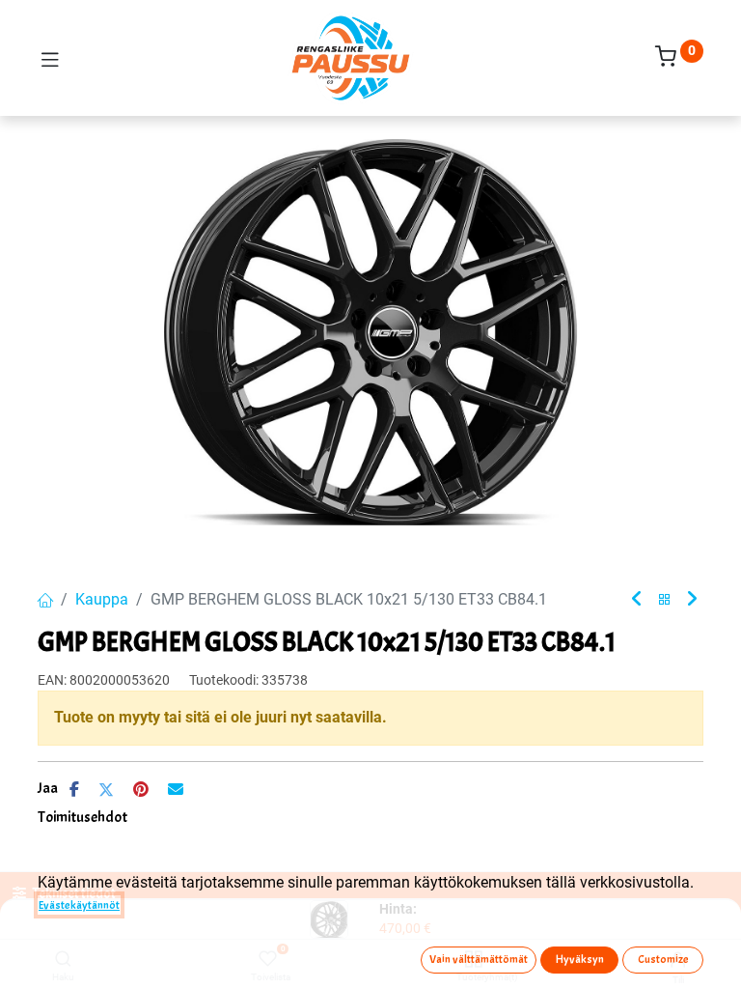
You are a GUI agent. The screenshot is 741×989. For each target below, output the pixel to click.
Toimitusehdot (82, 817)
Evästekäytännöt (79, 905)
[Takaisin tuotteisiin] (664, 600)
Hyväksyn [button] (580, 959)
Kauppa (101, 599)
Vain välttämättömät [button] (478, 959)
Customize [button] (663, 959)
